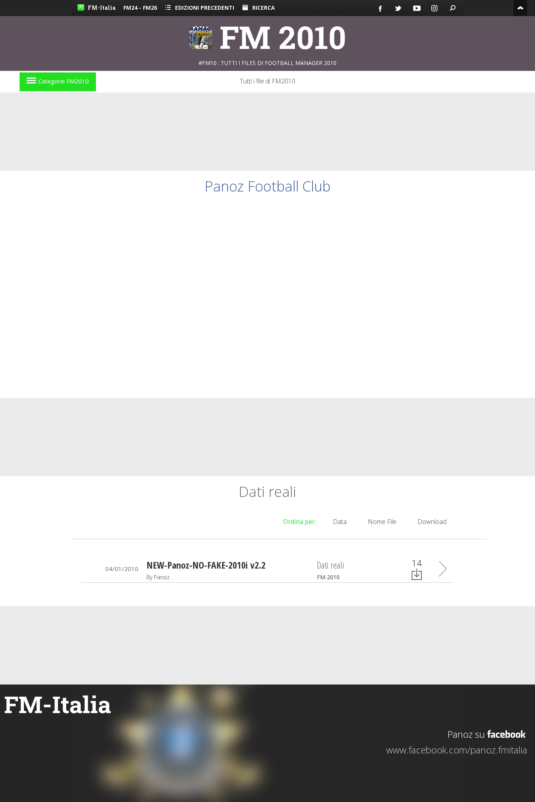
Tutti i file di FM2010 (267, 81)
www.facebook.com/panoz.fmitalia (456, 749)
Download (432, 521)
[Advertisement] (267, 131)
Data (340, 521)
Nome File (382, 521)
